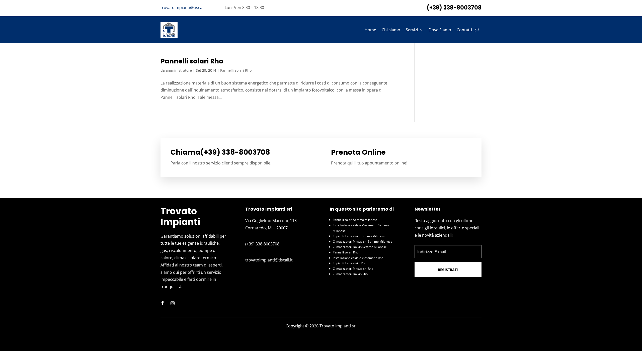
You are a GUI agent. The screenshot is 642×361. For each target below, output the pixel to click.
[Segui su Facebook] (162, 303)
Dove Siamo (440, 30)
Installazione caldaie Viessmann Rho (358, 258)
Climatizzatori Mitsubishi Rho (353, 268)
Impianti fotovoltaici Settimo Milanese (359, 236)
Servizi (412, 30)
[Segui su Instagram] (173, 303)
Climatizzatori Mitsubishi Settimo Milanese (362, 241)
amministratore (179, 70)
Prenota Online (358, 152)
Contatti (464, 30)
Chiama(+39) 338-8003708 (220, 152)
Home (370, 30)
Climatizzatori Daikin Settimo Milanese (360, 247)
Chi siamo (391, 30)
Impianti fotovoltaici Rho (349, 263)
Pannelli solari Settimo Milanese (355, 220)
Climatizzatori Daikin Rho (350, 274)
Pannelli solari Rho (191, 61)
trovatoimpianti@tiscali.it (184, 7)
